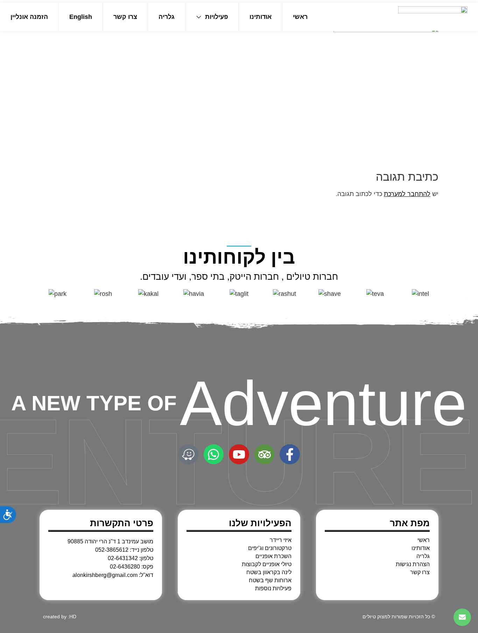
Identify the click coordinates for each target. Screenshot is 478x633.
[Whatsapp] (214, 454)
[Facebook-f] (290, 454)
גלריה (167, 16)
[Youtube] (239, 454)
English (80, 16)
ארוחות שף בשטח (270, 580)
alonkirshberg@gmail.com (105, 575)
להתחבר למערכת (407, 193)
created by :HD (59, 616)
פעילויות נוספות (273, 588)
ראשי (300, 16)
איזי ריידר (280, 540)
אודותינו (260, 16)
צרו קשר (125, 16)
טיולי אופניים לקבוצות (266, 564)
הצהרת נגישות (413, 564)
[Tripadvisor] (264, 454)
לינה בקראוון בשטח (268, 572)
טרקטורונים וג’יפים (269, 548)
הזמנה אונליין (29, 16)
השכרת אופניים (273, 556)
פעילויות (216, 16)
